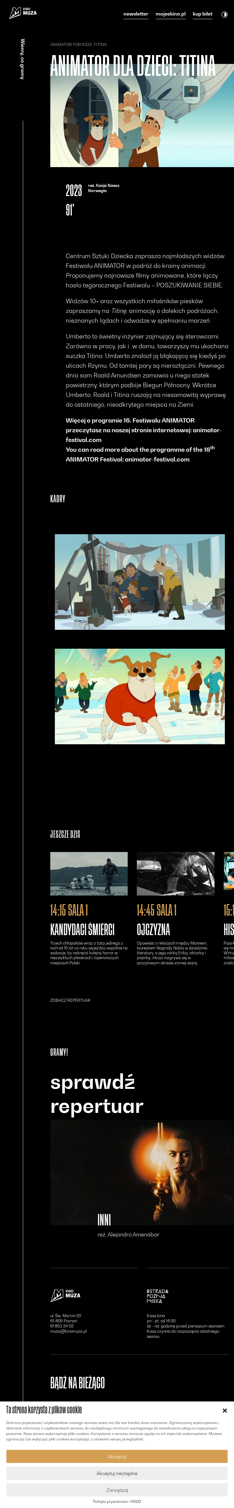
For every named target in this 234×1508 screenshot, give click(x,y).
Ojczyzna (153, 930)
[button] (225, 1410)
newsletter (135, 14)
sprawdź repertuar (97, 1093)
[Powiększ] (140, 582)
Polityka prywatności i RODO (117, 1501)
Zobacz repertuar (70, 1000)
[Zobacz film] (89, 874)
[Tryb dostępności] (224, 14)
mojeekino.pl (171, 14)
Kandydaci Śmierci (82, 930)
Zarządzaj (117, 1490)
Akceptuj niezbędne (117, 1473)
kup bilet (202, 14)
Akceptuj (117, 1456)
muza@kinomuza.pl (68, 1331)
